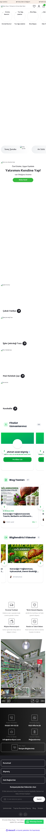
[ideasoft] (10, 830)
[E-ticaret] (23, 830)
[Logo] (13, 6)
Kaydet (39, 799)
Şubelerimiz (7, 808)
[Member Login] (39, 6)
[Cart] (43, 6)
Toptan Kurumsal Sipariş (22, 808)
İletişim (40, 808)
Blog (34, 808)
